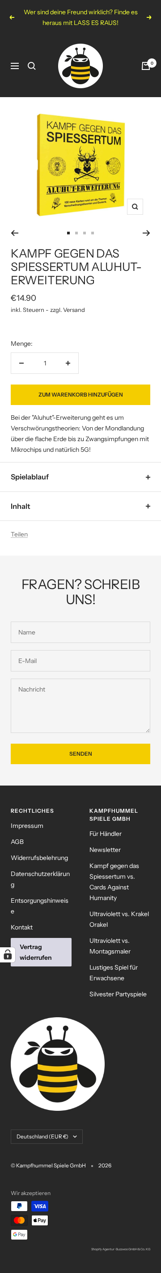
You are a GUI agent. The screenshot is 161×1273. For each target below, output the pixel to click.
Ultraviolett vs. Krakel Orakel (119, 919)
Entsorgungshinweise (39, 905)
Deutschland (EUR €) (42, 1136)
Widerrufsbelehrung (39, 858)
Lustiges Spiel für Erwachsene (113, 972)
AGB (17, 842)
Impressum (27, 826)
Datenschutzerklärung (40, 879)
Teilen (19, 534)
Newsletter (105, 850)
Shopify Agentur (103, 1249)
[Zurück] (14, 233)
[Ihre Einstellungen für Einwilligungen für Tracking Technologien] (7, 954)
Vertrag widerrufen (36, 952)
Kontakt (22, 927)
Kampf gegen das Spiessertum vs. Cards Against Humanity (114, 882)
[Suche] (32, 66)
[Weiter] (146, 233)
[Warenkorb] (145, 66)
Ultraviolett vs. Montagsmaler (110, 946)
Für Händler (105, 834)
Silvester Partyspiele (118, 994)
